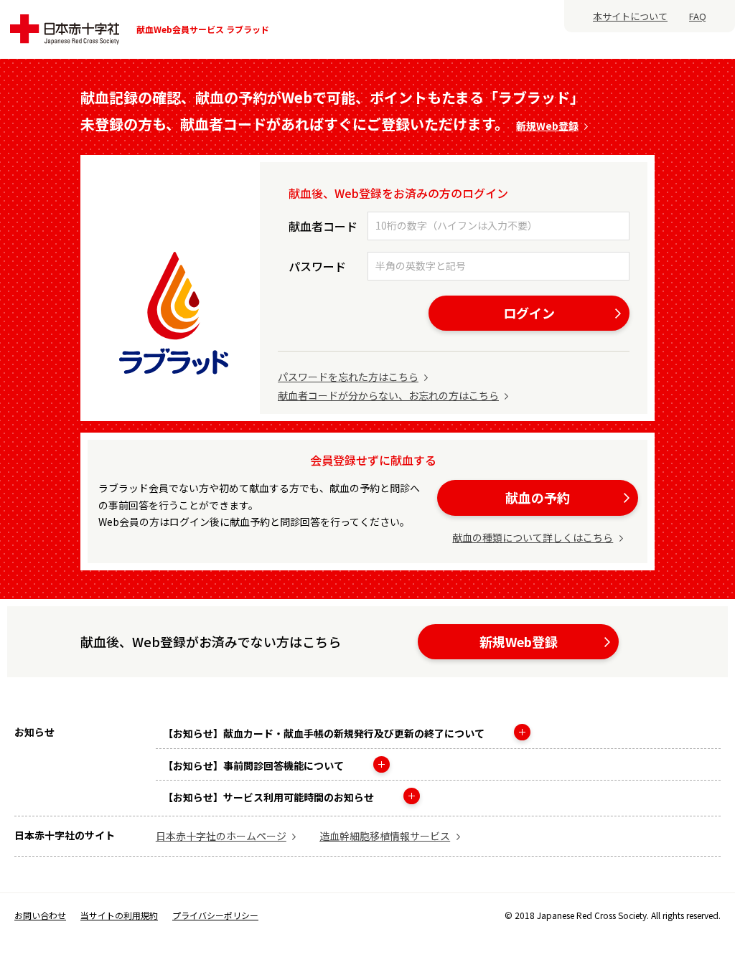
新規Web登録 (547, 125)
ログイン (529, 312)
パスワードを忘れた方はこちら (348, 376)
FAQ (697, 16)
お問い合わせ (40, 915)
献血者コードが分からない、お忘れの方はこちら (388, 395)
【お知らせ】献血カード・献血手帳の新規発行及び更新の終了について (325, 733)
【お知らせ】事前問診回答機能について (254, 765)
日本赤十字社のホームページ (221, 836)
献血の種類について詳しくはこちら (532, 537)
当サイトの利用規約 (119, 915)
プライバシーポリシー (215, 915)
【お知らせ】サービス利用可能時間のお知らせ (269, 797)
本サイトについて (630, 16)
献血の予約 (537, 497)
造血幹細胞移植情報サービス (384, 836)
